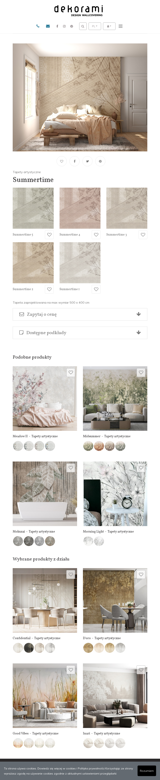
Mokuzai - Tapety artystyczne (34, 532)
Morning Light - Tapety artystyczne (108, 532)
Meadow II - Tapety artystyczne (35, 436)
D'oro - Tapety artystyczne (102, 638)
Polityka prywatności (91, 768)
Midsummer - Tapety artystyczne (107, 436)
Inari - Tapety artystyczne (101, 733)
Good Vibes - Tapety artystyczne (36, 733)
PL (93, 26)
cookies (71, 768)
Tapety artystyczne (27, 172)
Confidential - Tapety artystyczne (36, 638)
